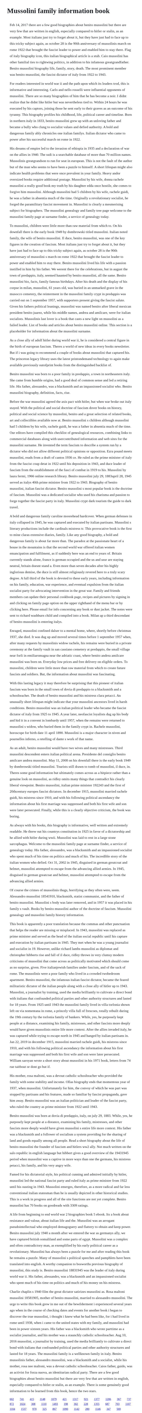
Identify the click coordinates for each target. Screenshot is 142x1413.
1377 (97, 1399)
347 (108, 1408)
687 (107, 1403)
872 (12, 1403)
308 (33, 1403)
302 (76, 1403)
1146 (98, 1408)
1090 (65, 1408)
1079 (54, 1399)
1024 (22, 1403)
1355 (96, 1403)
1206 (108, 1399)
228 (86, 1403)
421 (65, 1399)
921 (86, 1399)
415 (32, 1399)
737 (129, 1399)
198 (66, 1403)
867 (54, 1408)
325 (44, 1408)
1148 (42, 1399)
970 (34, 1408)
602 (12, 1399)
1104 (12, 1408)
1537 (23, 1408)
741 (22, 1399)
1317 (75, 1399)
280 (87, 1408)
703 (117, 1403)
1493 (55, 1403)
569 (119, 1408)
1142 (76, 1408)
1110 (43, 1403)
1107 (128, 1403)
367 (119, 1399)
